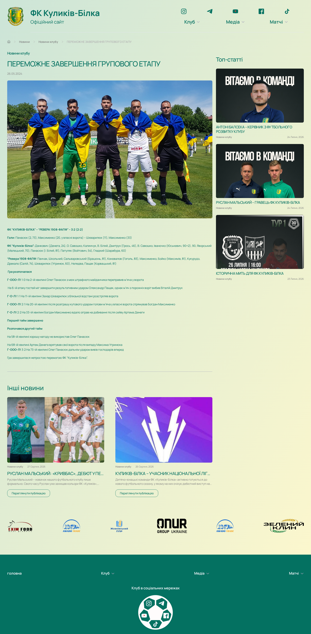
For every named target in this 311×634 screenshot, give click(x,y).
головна (14, 573)
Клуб (189, 21)
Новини (24, 42)
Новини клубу (48, 42)
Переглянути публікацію (29, 493)
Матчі (276, 21)
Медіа (233, 21)
